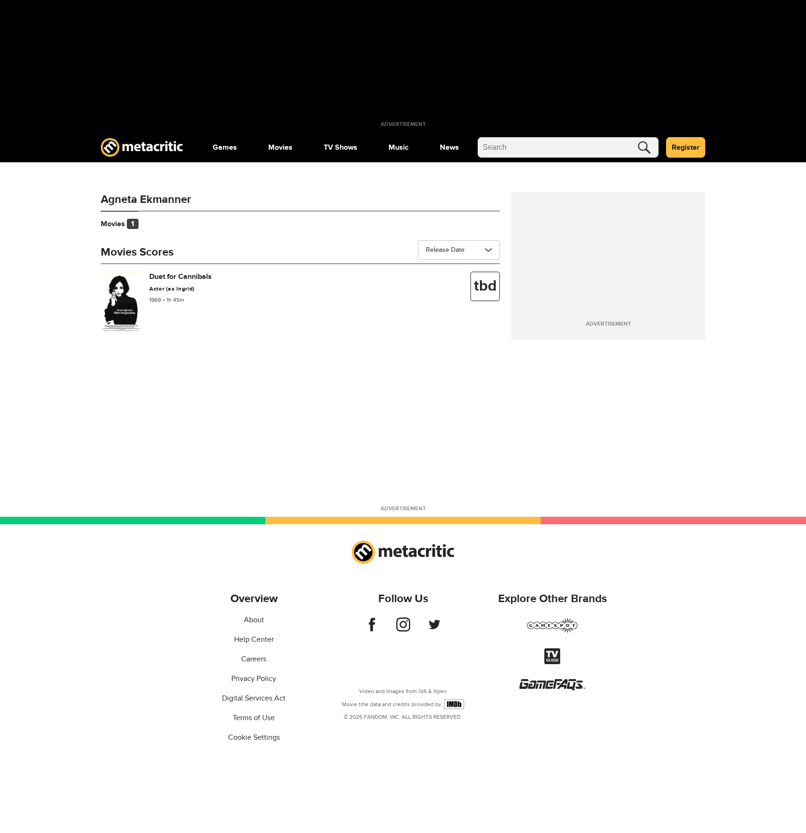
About (254, 620)
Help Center (254, 639)
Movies (280, 147)
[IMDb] (454, 704)
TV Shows (340, 147)
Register (686, 147)
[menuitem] (224, 147)
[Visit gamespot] (552, 631)
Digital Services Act (253, 698)
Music (399, 147)
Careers (253, 659)
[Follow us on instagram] (403, 629)
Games (225, 147)
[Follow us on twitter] (434, 629)
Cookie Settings (254, 737)
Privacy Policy (253, 678)
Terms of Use (254, 717)
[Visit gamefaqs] (552, 688)
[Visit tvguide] (552, 661)
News (449, 147)
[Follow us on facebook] (372, 629)
